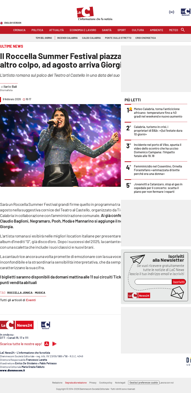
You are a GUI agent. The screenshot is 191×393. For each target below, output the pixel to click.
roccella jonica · (20, 292)
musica (40, 292)
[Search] (183, 30)
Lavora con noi (166, 382)
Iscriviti (179, 282)
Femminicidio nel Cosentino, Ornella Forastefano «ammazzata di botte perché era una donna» (158, 169)
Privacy (92, 382)
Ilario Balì (10, 86)
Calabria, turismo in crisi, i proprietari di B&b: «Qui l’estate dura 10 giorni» (158, 130)
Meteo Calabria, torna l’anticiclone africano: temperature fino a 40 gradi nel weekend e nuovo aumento (158, 112)
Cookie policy (105, 382)
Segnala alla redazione (76, 382)
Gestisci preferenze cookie (144, 382)
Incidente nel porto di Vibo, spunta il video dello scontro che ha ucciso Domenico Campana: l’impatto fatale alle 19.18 (157, 150)
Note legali (120, 382)
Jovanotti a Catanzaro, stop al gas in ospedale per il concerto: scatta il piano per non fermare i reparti (158, 187)
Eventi (31, 300)
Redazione (57, 382)
